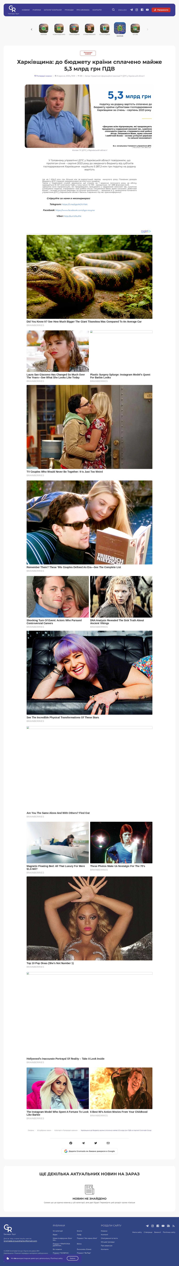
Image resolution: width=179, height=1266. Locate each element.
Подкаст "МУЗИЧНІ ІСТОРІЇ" (61, 1254)
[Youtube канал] (147, 10)
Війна (79, 1244)
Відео (55, 1235)
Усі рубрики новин (44, 1130)
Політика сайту (169, 1232)
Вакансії (157, 1232)
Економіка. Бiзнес (84, 1249)
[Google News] (168, 1226)
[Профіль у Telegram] (131, 10)
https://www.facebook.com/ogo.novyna (74, 210)
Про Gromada (83, 10)
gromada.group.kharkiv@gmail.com (20, 1241)
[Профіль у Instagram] (136, 10)
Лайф (79, 1235)
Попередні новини (88, 53)
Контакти (97, 10)
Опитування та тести (109, 1238)
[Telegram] (83, 1143)
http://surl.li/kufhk (72, 216)
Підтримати (162, 10)
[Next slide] (147, 29)
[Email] (108, 1143)
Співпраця (148, 1232)
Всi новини (57, 1249)
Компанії (104, 1235)
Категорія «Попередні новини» (66, 1130)
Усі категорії (58, 1231)
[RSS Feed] (173, 1226)
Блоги (79, 1231)
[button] (70, 1143)
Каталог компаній (53, 10)
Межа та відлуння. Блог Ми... (62, 1239)
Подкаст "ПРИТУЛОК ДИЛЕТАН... (61, 1245)
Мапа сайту (137, 1232)
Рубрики (37, 10)
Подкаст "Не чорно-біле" (87, 1238)
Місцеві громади (108, 1242)
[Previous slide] (31, 29)
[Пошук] (113, 10)
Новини (26, 10)
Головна (31, 1130)
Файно (72, 1258)
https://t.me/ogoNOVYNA (74, 204)
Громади (69, 10)
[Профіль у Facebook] (142, 10)
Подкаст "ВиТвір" (84, 1253)
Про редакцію (106, 1246)
